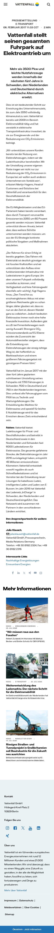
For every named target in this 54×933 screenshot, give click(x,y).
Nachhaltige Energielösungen (22, 560)
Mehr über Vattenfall (15, 890)
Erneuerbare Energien (18, 564)
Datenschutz (26, 900)
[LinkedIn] (18, 572)
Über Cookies (31, 907)
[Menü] (6, 4)
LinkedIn (38, 828)
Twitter (23, 828)
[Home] (27, 4)
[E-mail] (35, 572)
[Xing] (29, 572)
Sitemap (9, 914)
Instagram (7, 828)
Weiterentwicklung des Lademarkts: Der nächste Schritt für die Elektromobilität (26, 688)
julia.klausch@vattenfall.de (24, 534)
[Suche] (49, 4)
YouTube (31, 828)
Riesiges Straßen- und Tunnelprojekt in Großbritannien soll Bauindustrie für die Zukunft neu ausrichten (26, 749)
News (8, 626)
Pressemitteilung (24, 20)
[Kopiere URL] (41, 572)
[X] (24, 572)
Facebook (15, 828)
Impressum (10, 900)
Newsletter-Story (23, 739)
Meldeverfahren (12, 907)
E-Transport (25, 23)
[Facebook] (13, 572)
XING (7, 836)
